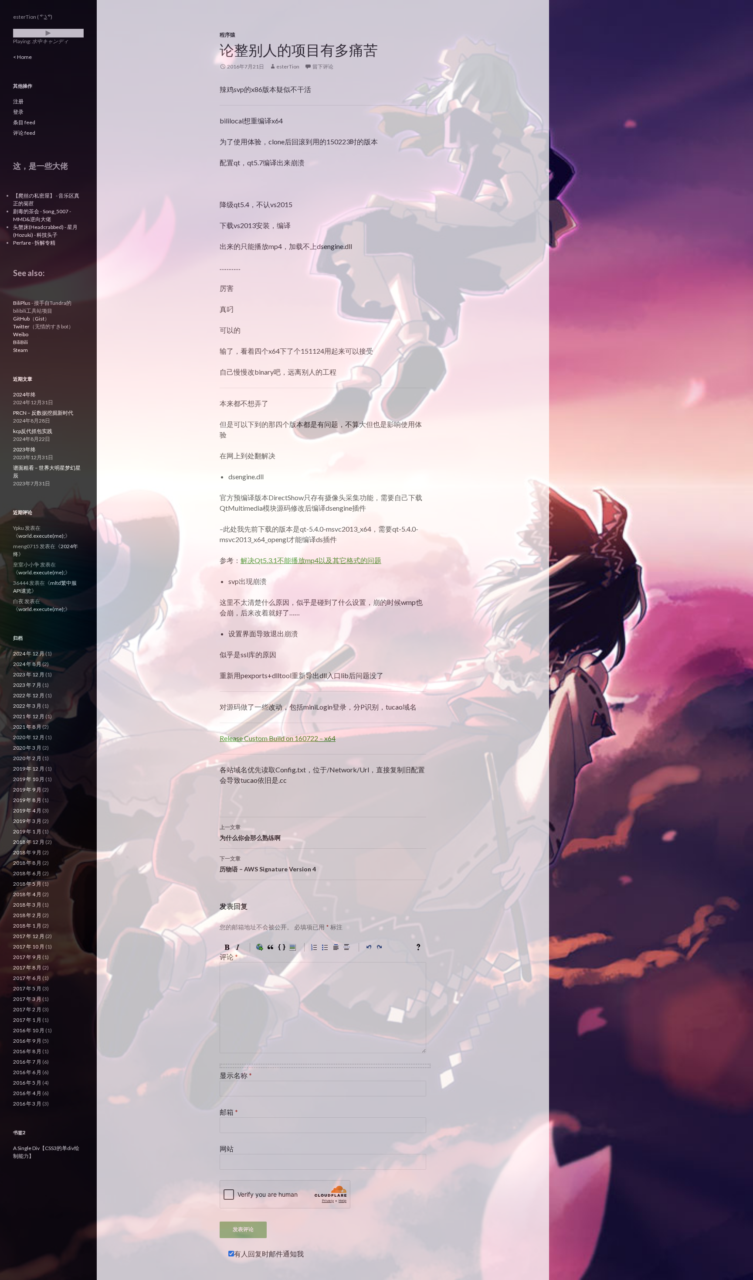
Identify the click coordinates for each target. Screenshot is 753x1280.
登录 (18, 112)
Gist (39, 318)
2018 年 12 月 (28, 842)
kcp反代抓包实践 (32, 431)
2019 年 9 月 (27, 789)
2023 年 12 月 (28, 674)
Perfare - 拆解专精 (34, 242)
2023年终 (24, 449)
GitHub (21, 318)
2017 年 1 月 (27, 1020)
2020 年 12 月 (28, 737)
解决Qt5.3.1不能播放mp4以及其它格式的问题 (311, 560)
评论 (229, 956)
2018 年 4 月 (27, 894)
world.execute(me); (41, 535)
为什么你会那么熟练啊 (250, 832)
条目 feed (24, 122)
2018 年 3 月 (27, 904)
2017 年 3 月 (27, 999)
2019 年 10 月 (28, 779)
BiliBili (20, 342)
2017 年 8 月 (27, 967)
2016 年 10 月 (28, 1030)
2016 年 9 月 (27, 1041)
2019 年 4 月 (27, 810)
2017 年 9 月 (27, 957)
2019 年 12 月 (28, 768)
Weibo (20, 334)
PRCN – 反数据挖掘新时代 (43, 413)
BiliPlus (22, 303)
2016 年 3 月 (27, 1103)
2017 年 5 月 (27, 988)
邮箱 (229, 1112)
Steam (20, 350)
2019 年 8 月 (27, 800)
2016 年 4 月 (27, 1093)
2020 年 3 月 (27, 747)
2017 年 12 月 (28, 936)
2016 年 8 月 (27, 1051)
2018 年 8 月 (27, 863)
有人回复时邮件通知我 (269, 1253)
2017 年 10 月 (28, 946)
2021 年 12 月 (28, 716)
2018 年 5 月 (27, 884)
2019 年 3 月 (27, 821)
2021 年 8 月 (27, 727)
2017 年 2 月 (27, 1009)
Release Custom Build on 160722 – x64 (278, 738)
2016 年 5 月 (27, 1082)
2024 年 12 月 (28, 653)
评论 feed (24, 133)
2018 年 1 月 (27, 925)
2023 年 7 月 (27, 685)
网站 (227, 1148)
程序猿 (227, 34)
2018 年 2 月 (27, 915)
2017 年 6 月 (27, 978)
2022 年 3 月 (27, 706)
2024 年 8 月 (27, 664)
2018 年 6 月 (27, 873)
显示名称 (236, 1075)
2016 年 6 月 (27, 1072)
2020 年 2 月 (27, 758)
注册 (18, 101)
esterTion (287, 66)
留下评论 (322, 66)
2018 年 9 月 (27, 852)
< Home (22, 57)
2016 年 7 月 (27, 1061)
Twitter (21, 326)
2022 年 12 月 (28, 695)
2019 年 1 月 (27, 831)
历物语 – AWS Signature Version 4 (268, 864)
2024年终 (24, 394)
